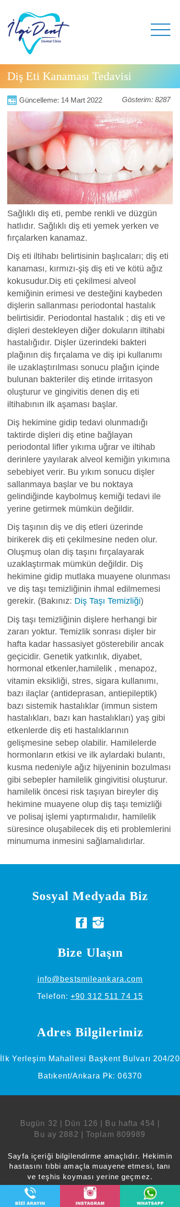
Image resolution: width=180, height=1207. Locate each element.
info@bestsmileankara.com (90, 979)
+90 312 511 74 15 (107, 996)
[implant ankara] (98, 922)
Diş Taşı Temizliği (107, 601)
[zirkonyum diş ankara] (81, 922)
